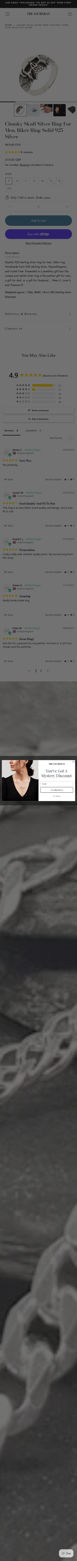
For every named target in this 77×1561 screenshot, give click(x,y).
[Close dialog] (73, 761)
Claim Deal (57, 789)
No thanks (56, 796)
